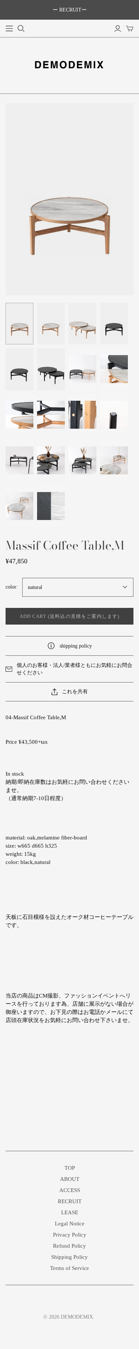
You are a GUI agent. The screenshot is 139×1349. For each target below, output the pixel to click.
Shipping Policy (69, 1257)
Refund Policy (69, 1246)
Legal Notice (70, 1224)
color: (12, 587)
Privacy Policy (69, 1235)
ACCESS (69, 1190)
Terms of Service (69, 1268)
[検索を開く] (21, 28)
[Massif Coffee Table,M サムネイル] (19, 324)
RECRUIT (70, 1201)
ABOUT (69, 1179)
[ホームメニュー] (9, 28)
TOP (69, 1168)
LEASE (69, 1212)
